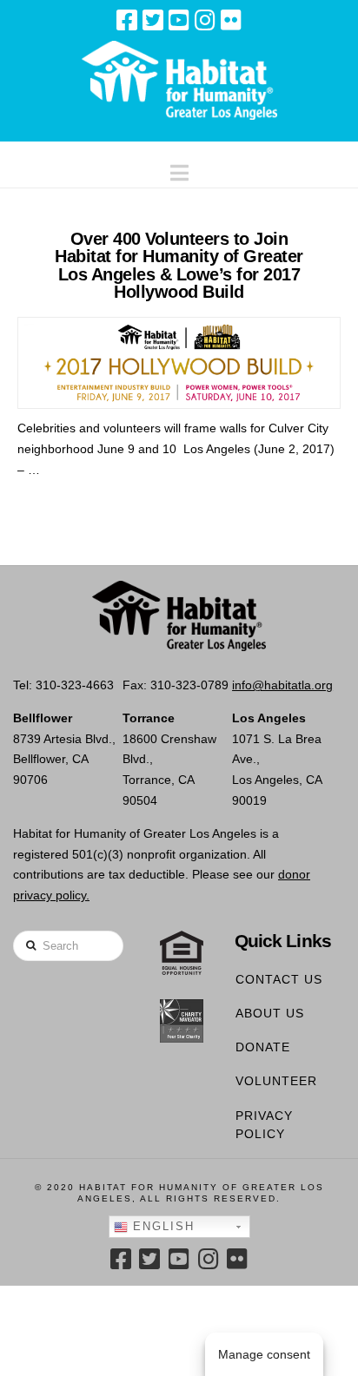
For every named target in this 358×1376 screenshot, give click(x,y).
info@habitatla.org (282, 685)
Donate (262, 1047)
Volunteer (276, 1081)
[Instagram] (205, 20)
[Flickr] (231, 20)
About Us (269, 1013)
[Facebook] (126, 20)
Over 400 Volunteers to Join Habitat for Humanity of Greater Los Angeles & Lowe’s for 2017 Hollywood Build (178, 265)
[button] (179, 169)
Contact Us (278, 979)
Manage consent (264, 1354)
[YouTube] (179, 20)
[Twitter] (153, 20)
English (161, 1226)
